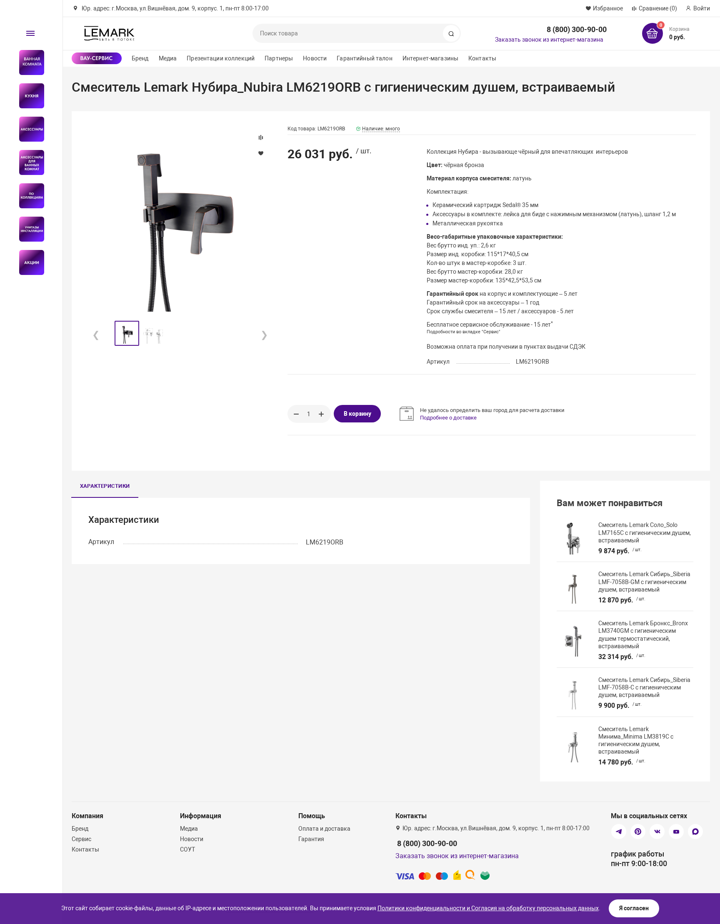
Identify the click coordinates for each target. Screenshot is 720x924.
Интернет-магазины (430, 58)
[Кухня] (28, 96)
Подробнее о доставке (448, 418)
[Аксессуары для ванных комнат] (28, 162)
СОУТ (187, 849)
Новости (315, 58)
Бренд (140, 58)
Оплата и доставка (324, 828)
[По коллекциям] (28, 196)
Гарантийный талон (364, 58)
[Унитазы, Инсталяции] (28, 229)
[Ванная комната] (28, 62)
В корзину (357, 413)
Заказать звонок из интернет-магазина (549, 39)
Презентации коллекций (221, 58)
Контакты (482, 58)
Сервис (81, 839)
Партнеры (279, 58)
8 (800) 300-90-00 (577, 29)
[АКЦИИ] (28, 262)
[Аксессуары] (28, 129)
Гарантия (311, 839)
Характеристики (105, 486)
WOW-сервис (97, 58)
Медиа (168, 58)
